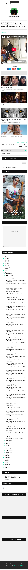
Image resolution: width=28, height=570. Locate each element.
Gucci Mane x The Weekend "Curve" (14, 328)
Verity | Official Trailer (6, 87)
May (7, 445)
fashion (16, 31)
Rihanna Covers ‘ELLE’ (11, 403)
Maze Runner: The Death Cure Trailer (15, 286)
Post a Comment (6, 153)
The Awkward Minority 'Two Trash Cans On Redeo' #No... (15, 425)
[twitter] (6, 3)
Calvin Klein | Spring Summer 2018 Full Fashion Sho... (15, 412)
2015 (6, 455)
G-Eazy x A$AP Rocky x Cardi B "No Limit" (16, 401)
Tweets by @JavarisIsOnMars (10, 167)
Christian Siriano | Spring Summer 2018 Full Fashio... (15, 340)
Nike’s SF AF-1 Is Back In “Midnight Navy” (16, 283)
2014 (6, 457)
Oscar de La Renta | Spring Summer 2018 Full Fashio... (15, 357)
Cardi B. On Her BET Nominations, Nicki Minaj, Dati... (15, 303)
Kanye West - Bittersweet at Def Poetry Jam (12, 104)
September (9, 278)
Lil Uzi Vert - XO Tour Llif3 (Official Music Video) (16, 435)
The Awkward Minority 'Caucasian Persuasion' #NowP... (14, 296)
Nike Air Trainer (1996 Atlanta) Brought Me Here (15, 315)
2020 (6, 267)
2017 (6, 272)
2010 (6, 464)
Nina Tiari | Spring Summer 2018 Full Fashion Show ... (14, 374)
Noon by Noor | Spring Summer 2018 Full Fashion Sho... (15, 422)
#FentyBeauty (9, 405)
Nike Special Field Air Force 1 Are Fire (15, 309)
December (8, 273)
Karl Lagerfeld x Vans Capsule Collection (15, 428)
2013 (6, 459)
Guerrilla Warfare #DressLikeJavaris (14, 438)
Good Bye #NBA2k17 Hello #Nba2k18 (14, 312)
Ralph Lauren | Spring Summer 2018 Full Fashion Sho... (15, 343)
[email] (17, 3)
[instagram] (13, 3)
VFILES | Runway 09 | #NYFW (13, 337)
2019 (6, 268)
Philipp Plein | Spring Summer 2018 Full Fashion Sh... (15, 371)
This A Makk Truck (11, 22)
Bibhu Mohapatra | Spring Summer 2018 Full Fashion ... (15, 395)
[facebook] (8, 3)
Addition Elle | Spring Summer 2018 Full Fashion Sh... (15, 353)
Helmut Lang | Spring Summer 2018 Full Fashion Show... (15, 346)
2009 (6, 466)
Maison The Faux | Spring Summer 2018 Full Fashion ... (15, 391)
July (7, 442)
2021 (6, 265)
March (7, 448)
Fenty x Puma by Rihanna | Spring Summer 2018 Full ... (16, 360)
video (20, 31)
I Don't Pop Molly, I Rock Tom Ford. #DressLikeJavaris (14, 364)
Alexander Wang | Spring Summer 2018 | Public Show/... (15, 377)
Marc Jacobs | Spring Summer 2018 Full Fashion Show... (15, 321)
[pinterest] (21, 563)
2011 (6, 462)
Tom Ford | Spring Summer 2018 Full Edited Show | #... (14, 415)
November (8, 275)
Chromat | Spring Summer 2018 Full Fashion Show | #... (14, 384)
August (8, 440)
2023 (6, 262)
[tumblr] (21, 3)
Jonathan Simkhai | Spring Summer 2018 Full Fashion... (15, 381)
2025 (6, 258)
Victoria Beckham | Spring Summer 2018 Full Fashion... (15, 367)
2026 (6, 256)
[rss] (15, 3)
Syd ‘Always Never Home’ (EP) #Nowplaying (13, 408)
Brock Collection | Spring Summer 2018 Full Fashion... (15, 418)
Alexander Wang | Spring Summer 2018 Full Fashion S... (15, 330)
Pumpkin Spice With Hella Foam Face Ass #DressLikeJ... (15, 307)
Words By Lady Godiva (10, 476)
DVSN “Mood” (9, 430)
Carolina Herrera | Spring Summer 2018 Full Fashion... (15, 350)
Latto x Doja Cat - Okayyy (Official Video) (11, 136)
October (8, 277)
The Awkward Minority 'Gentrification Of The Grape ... (15, 281)
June (7, 443)
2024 (6, 260)
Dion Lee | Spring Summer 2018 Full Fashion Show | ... (14, 388)
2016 (6, 454)
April (7, 447)
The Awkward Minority (4, 22)
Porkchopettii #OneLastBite (13, 291)
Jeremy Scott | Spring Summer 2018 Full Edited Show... (15, 398)
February (8, 450)
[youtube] (19, 3)
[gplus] (11, 3)
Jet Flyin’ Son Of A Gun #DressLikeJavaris (16, 293)
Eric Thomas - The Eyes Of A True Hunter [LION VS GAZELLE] (13, 120)
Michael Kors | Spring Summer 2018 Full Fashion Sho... (15, 318)
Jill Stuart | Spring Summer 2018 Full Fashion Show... (14, 325)
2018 (6, 270)
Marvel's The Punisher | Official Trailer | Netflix (15, 300)
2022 (6, 263)
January (8, 452)
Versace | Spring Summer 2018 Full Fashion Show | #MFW (14, 288)
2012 (6, 460)
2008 (6, 467)
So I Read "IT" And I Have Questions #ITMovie (14, 334)
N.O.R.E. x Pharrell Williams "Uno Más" (15, 432)
